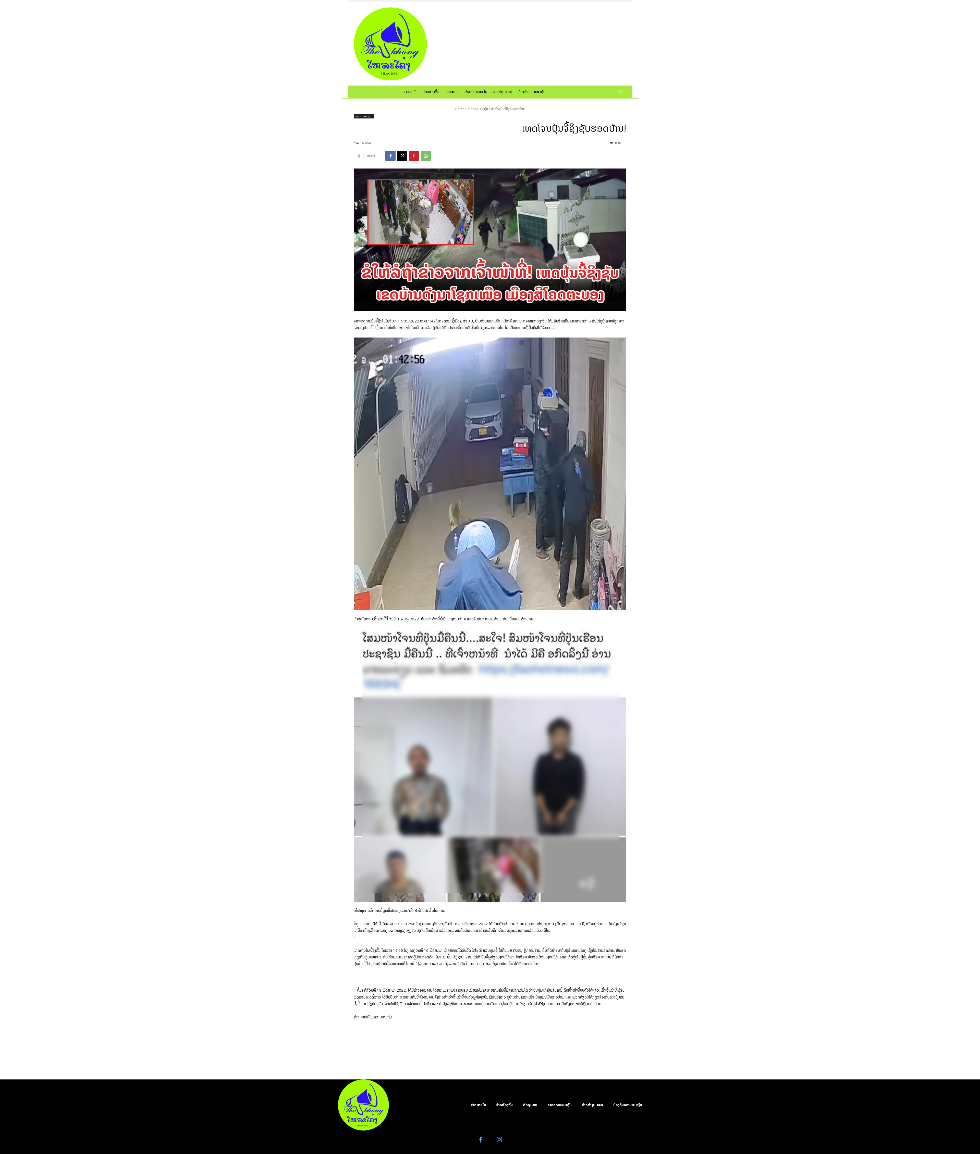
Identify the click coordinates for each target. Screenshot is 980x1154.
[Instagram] (499, 1140)
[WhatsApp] (426, 156)
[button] (620, 92)
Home (459, 109)
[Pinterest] (414, 156)
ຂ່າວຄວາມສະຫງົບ (478, 109)
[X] (402, 156)
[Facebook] (390, 156)
